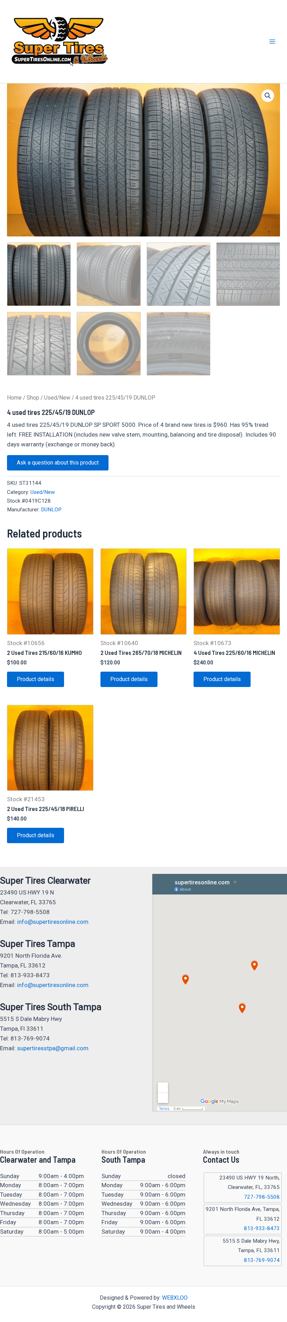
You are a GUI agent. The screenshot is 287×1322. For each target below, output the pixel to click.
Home (14, 397)
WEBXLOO (175, 1297)
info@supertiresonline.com (53, 921)
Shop (33, 397)
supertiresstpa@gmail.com (53, 1048)
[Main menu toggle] (272, 41)
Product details (35, 679)
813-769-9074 (262, 1260)
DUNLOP (51, 509)
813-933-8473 (262, 1228)
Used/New (57, 397)
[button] (267, 95)
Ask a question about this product (58, 462)
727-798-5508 (262, 1197)
